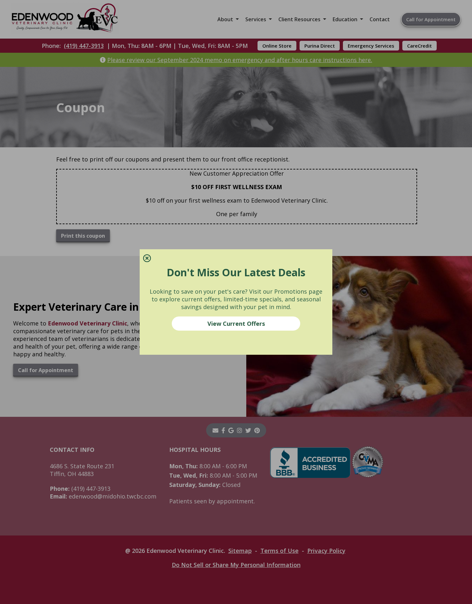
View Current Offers (236, 323)
